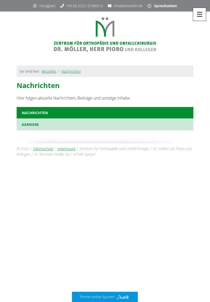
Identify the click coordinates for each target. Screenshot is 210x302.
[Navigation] (199, 14)
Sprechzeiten (164, 5)
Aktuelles (49, 71)
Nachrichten (71, 71)
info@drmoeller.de (128, 5)
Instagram (45, 5)
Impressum (66, 148)
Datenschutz (43, 148)
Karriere (30, 124)
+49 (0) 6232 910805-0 (84, 5)
